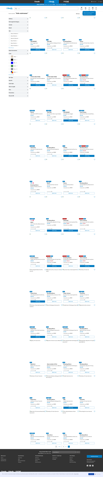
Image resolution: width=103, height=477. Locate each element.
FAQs (19, 459)
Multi (15, 72)
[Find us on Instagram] (90, 465)
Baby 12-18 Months (15, 33)
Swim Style (11, 83)
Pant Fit (10, 80)
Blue (15, 62)
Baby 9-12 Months (15, 45)
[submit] (77, 452)
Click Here (58, 4)
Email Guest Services (94, 456)
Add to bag (40, 50)
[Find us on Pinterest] (92, 465)
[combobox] (46, 8)
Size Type (11, 77)
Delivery (10, 18)
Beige (15, 56)
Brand (10, 28)
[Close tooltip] (94, 12)
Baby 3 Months (14, 40)
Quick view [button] (57, 50)
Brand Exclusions (38, 462)
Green (15, 65)
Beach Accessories (13, 50)
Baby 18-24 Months (15, 38)
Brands (36, 460)
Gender (10, 24)
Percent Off (11, 95)
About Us (71, 457)
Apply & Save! (54, 457)
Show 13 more (11, 74)
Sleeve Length (12, 86)
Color (10, 53)
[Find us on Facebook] (87, 465)
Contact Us (71, 460)
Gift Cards (37, 457)
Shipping (19, 462)
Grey (15, 69)
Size (10, 31)
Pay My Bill (54, 459)
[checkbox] (9, 33)
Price (10, 89)
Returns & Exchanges (21, 460)
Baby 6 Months (14, 43)
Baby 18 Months (14, 35)
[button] (98, 474)
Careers (71, 459)
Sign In (2, 457)
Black (15, 59)
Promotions (11, 92)
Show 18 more (11, 47)
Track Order (20, 457)
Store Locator (37, 459)
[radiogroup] (32, 183)
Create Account (3, 459)
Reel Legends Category (14, 21)
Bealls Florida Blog (73, 462)
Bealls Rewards (3, 460)
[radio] (31, 183)
